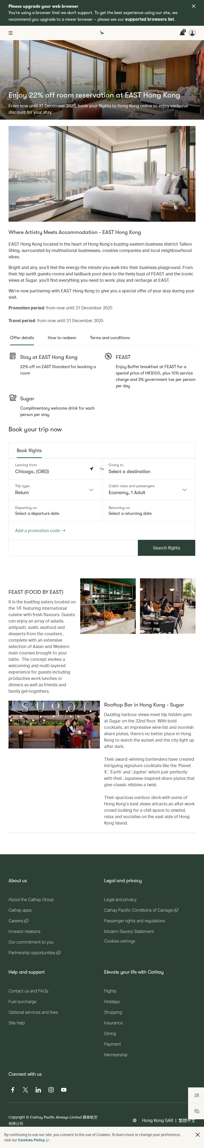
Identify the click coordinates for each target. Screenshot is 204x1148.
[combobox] (55, 490)
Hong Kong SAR (157, 1120)
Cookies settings (119, 941)
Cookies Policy (31, 1140)
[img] (194, 6)
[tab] (22, 338)
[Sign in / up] (192, 33)
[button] (102, 469)
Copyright (16, 1117)
